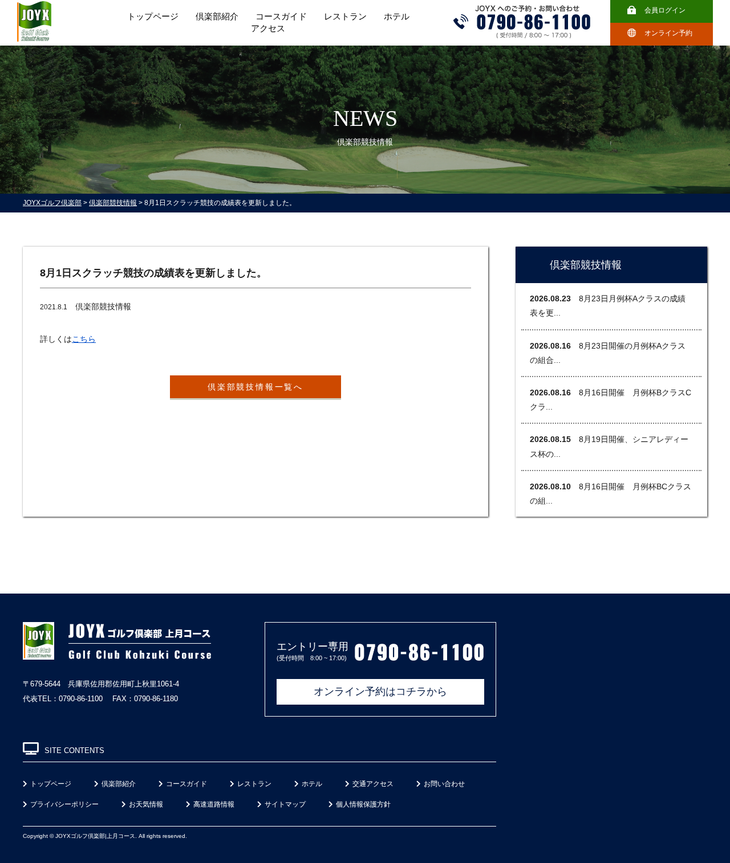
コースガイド (281, 16)
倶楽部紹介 (217, 16)
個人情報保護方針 (363, 804)
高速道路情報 (213, 804)
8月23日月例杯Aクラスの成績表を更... (608, 305)
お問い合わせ (444, 784)
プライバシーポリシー (64, 804)
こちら (84, 338)
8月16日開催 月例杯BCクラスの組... (610, 493)
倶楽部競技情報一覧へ (255, 386)
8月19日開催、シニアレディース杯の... (609, 446)
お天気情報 (146, 804)
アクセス (268, 28)
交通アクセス (373, 784)
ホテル (396, 16)
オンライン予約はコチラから (380, 691)
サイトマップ (285, 804)
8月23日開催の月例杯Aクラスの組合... (608, 353)
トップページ (153, 16)
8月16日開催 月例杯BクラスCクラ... (610, 399)
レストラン (345, 16)
